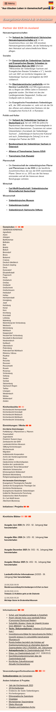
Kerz (5, 310)
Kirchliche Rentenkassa (12, 488)
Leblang (6, 318)
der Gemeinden (17, 676)
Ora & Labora (8, 459)
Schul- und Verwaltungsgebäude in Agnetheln (28, 615)
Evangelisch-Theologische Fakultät (17, 483)
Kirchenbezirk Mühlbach (13, 417)
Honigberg (7, 300)
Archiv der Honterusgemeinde (15, 457)
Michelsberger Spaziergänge (21, 702)
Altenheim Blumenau (11, 501)
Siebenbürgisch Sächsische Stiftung (26, 210)
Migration (6, 452)
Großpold (6, 285)
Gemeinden (8, 227)
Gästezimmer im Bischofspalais (15, 462)
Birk (4, 245)
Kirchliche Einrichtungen (13, 429)
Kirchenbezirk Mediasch (12, 415)
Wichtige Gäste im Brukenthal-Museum (20, 600)
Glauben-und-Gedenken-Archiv (22, 707)
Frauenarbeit (8, 434)
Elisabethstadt (8, 273)
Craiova (6, 260)
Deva (5, 267)
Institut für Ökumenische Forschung (17, 493)
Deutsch (51, 2)
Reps (5, 358)
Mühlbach (7, 331)
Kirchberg (7, 313)
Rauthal (6, 356)
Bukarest (6, 257)
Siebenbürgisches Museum (21, 200)
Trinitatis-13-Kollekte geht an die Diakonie (22, 594)
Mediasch (7, 325)
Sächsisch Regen (10, 386)
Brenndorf (7, 252)
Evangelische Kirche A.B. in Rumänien (27, 19)
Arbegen (6, 237)
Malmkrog (7, 320)
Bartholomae (8, 240)
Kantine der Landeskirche (13, 464)
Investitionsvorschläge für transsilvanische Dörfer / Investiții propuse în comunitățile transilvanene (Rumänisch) (31, 637)
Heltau (5, 295)
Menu (11, 3)
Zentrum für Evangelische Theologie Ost (19, 486)
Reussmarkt (8, 366)
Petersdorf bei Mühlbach (13, 351)
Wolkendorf (7, 398)
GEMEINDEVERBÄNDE (12, 230)
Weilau (6, 396)
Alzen (5, 235)
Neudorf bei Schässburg (13, 335)
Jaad (5, 303)
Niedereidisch (8, 341)
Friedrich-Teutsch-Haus (12, 439)
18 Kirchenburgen (16, 688)
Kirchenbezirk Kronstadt (12, 412)
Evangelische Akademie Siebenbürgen (18, 491)
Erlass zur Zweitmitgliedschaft (22, 653)
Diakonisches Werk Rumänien (15, 496)
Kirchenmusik (8, 449)
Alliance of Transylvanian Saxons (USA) (27, 151)
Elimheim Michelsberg (12, 475)
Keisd (5, 308)
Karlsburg (7, 305)
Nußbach (6, 343)
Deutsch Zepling (9, 265)
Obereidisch (8, 346)
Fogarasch (7, 275)
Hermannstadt (8, 298)
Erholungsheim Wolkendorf (14, 472)
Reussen (6, 363)
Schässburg (8, 373)
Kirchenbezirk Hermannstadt (14, 410)
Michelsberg (8, 328)
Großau (6, 283)
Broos (5, 255)
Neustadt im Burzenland (12, 338)
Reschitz (6, 361)
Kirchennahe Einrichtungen (14, 481)
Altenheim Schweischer (12, 469)
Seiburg (6, 376)
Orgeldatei (13, 699)
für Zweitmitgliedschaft (26, 650)
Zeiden (6, 401)
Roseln (6, 368)
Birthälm (6, 242)
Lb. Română (28, 626)
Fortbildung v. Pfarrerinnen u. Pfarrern (18, 432)
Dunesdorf (7, 270)
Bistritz (5, 247)
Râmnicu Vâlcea (9, 353)
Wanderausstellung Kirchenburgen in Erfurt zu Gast (26, 587)
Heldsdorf (7, 293)
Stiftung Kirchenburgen (12, 447)
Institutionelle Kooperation (13, 454)
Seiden (6, 378)
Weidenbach (8, 394)
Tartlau (5, 388)
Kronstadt (7, 315)
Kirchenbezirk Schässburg (13, 420)
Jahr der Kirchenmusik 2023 (21, 685)
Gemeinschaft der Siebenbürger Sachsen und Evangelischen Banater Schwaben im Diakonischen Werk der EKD (29, 63)
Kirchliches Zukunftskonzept (21, 661)
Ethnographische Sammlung (21, 696)
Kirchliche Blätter (11, 516)
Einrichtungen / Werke (14, 425)
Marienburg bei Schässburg (14, 323)
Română (51, 7)
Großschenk (8, 288)
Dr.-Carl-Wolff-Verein (11, 498)
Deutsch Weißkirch (10, 262)
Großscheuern (8, 290)
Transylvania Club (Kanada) (21, 156)
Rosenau (6, 371)
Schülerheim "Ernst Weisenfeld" (16, 467)
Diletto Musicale (16, 704)
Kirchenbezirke (10, 407)
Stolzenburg (8, 383)
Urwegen (6, 391)
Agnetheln (7, 232)
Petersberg (7, 348)
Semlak (6, 381)
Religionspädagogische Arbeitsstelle (18, 477)
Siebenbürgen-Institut (19, 205)
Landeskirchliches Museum (14, 444)
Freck (5, 278)
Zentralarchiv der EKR (12, 442)
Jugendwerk (8, 437)
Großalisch (7, 280)
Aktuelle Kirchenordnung (19, 664)
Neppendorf (8, 333)
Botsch (5, 250)
